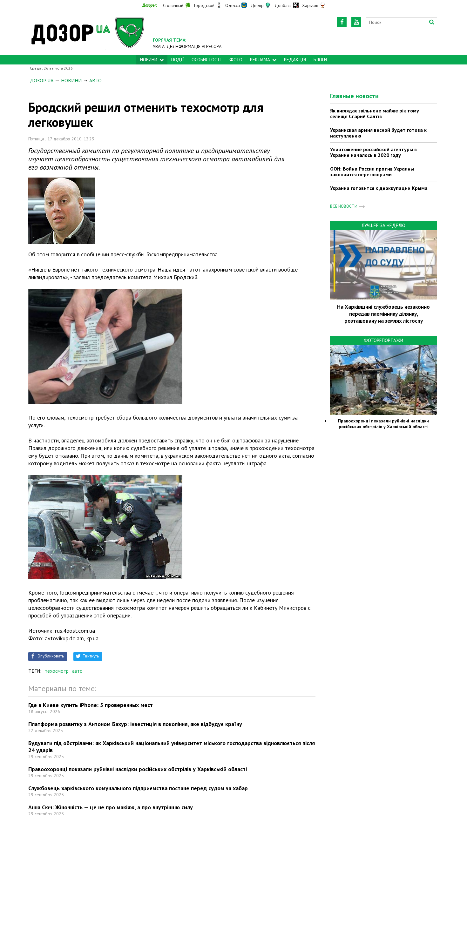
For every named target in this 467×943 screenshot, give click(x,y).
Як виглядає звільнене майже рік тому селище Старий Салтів (374, 113)
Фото (235, 60)
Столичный (173, 5)
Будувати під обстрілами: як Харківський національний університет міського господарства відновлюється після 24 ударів (171, 746)
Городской (204, 5)
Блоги (320, 60)
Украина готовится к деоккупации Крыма (379, 188)
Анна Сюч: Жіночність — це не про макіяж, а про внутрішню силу (110, 807)
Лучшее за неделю (383, 225)
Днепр (257, 5)
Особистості (207, 60)
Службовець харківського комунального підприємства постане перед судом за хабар (138, 788)
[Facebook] (342, 22)
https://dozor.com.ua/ (88, 32)
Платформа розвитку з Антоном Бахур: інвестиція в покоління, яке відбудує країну (135, 724)
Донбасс (282, 5)
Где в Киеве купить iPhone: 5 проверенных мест (90, 705)
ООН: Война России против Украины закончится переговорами (372, 171)
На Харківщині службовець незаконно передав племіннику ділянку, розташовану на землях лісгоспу (383, 313)
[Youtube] (356, 22)
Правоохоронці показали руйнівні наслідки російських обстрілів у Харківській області (137, 769)
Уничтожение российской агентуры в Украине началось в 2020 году (373, 152)
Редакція (295, 60)
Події (177, 60)
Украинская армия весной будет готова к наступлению (378, 133)
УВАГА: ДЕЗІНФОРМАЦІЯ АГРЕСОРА (187, 46)
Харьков (310, 5)
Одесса (232, 5)
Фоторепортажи (383, 340)
